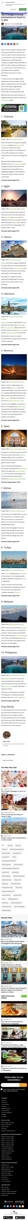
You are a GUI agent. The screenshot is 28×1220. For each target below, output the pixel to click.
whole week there (11, 333)
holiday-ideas (5, 883)
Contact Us (4, 1102)
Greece (3, 263)
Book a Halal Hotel (6, 1124)
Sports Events (5, 902)
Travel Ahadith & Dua (6, 906)
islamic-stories (19, 887)
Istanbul (17, 592)
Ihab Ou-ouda (10, 24)
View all (24, 996)
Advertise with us (6, 1108)
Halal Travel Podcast (7, 1175)
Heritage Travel (17, 879)
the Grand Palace (17, 164)
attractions (16, 697)
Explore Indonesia (6, 1157)
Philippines (7, 678)
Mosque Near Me (6, 1169)
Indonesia (4, 322)
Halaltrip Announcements (18, 876)
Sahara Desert (21, 406)
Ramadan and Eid (17, 895)
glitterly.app (12, 624)
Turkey (7, 573)
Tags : (3, 845)
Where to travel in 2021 (8, 1136)
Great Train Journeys (18, 864)
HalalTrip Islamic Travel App (9, 1191)
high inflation (23, 573)
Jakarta (20, 325)
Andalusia (23, 468)
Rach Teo (12, 139)
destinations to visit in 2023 (16, 401)
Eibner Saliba (13, 675)
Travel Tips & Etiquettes (19, 906)
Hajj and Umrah (5, 872)
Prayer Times (5, 1179)
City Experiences (5, 857)
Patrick (11, 260)
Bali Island (21, 330)
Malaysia (23, 628)
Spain (22, 455)
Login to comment (8, 760)
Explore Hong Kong (7, 1159)
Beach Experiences (6, 853)
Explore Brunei (5, 1155)
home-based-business (15, 883)
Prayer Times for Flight (8, 1167)
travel (3, 68)
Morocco (13, 388)
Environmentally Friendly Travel (9, 860)
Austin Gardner (13, 449)
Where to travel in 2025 (8, 1144)
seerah (3, 899)
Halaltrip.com (11, 1214)
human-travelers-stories (7, 887)
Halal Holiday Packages (8, 1122)
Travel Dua (4, 1177)
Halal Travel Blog (6, 1173)
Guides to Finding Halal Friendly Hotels (10, 868)
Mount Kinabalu (19, 635)
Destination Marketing (7, 1148)
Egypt (15, 217)
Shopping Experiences (13, 899)
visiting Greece (18, 268)
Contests (14, 857)
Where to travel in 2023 (8, 1140)
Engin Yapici (12, 570)
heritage (8, 217)
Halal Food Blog (15, 872)
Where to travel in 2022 (8, 1138)
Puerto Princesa (8, 686)
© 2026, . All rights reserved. (15, 1214)
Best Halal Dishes (17, 853)
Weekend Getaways (6, 910)
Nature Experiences (6, 895)
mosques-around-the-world (8, 891)
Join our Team (5, 1104)
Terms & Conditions (12, 1091)
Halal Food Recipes (6, 876)
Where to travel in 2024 (8, 1142)
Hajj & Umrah (5, 1187)
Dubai (24, 579)
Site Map (4, 1116)
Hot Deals (4, 1128)
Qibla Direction (5, 1165)
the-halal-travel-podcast (16, 902)
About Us (4, 1100)
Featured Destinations (7, 1146)
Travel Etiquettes (6, 1181)
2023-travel (18, 845)
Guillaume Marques (15, 316)
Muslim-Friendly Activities (8, 1130)
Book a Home (5, 1126)
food (23, 697)
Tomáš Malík (12, 382)
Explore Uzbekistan (7, 1153)
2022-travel (10, 845)
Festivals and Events (6, 864)
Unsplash (19, 139)
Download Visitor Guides (8, 1151)
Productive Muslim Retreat (8, 1193)
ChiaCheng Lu (13, 511)
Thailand (5, 145)
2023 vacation (5, 100)
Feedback (4, 1114)
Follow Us (4, 1106)
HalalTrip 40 (5, 1195)
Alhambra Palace (13, 479)
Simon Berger (13, 209)
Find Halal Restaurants (8, 1171)
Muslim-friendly (19, 145)
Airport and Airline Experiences (16, 849)
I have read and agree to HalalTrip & (14, 1090)
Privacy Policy (5, 1110)
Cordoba (22, 479)
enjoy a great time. (9, 327)
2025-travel (4, 849)
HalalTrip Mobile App (6, 879)
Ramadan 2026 (5, 1189)
